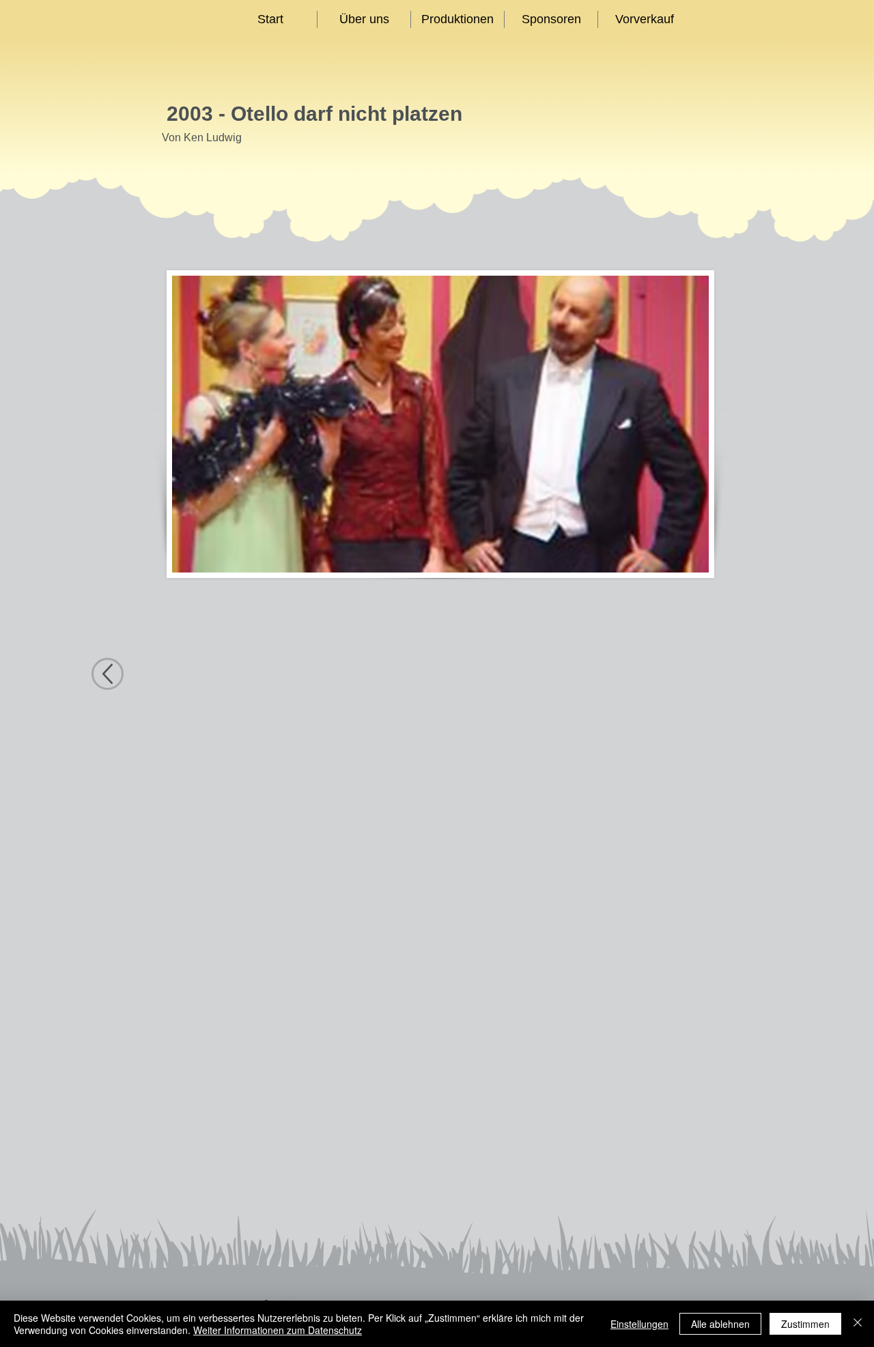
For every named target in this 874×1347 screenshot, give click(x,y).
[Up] (107, 674)
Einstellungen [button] (639, 1324)
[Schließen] (857, 1324)
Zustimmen (805, 1324)
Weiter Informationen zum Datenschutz (277, 1330)
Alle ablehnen (720, 1324)
